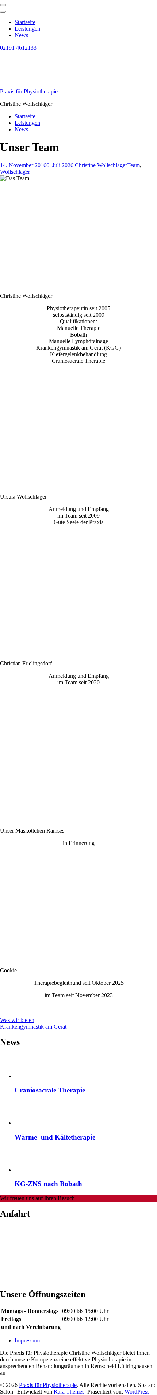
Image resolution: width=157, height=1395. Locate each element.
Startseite (25, 22)
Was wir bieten (17, 1020)
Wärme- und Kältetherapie (55, 1137)
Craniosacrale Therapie (50, 1090)
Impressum (27, 1340)
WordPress (137, 1391)
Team (133, 165)
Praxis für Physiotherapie (29, 91)
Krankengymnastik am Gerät (33, 1026)
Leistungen (27, 29)
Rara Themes (69, 1391)
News (21, 35)
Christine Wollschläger (101, 165)
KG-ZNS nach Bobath (48, 1184)
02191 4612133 (18, 48)
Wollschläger (15, 172)
